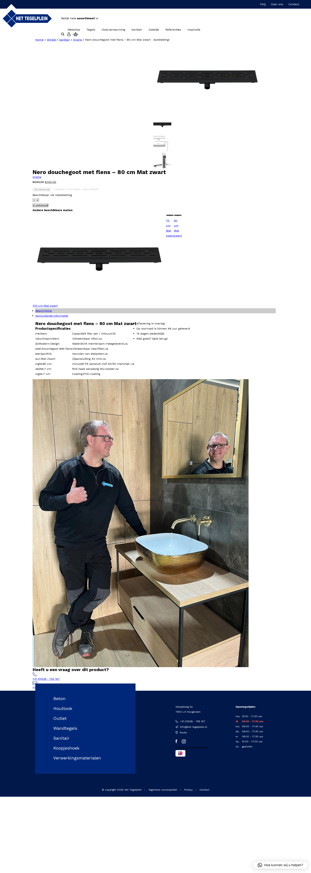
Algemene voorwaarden (162, 789)
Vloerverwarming (113, 29)
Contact (294, 4)
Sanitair (137, 29)
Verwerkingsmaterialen (77, 758)
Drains (77, 39)
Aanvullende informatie (51, 315)
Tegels (90, 29)
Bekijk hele (78, 18)
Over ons (277, 4)
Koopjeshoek (66, 748)
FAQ (263, 4)
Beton (59, 698)
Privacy (188, 789)
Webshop (73, 29)
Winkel (51, 39)
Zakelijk (153, 29)
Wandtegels (65, 728)
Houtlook (62, 708)
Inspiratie (193, 29)
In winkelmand (40, 205)
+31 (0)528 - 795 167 (46, 679)
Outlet (60, 718)
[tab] (155, 310)
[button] (280, 865)
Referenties (173, 29)
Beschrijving (43, 310)
